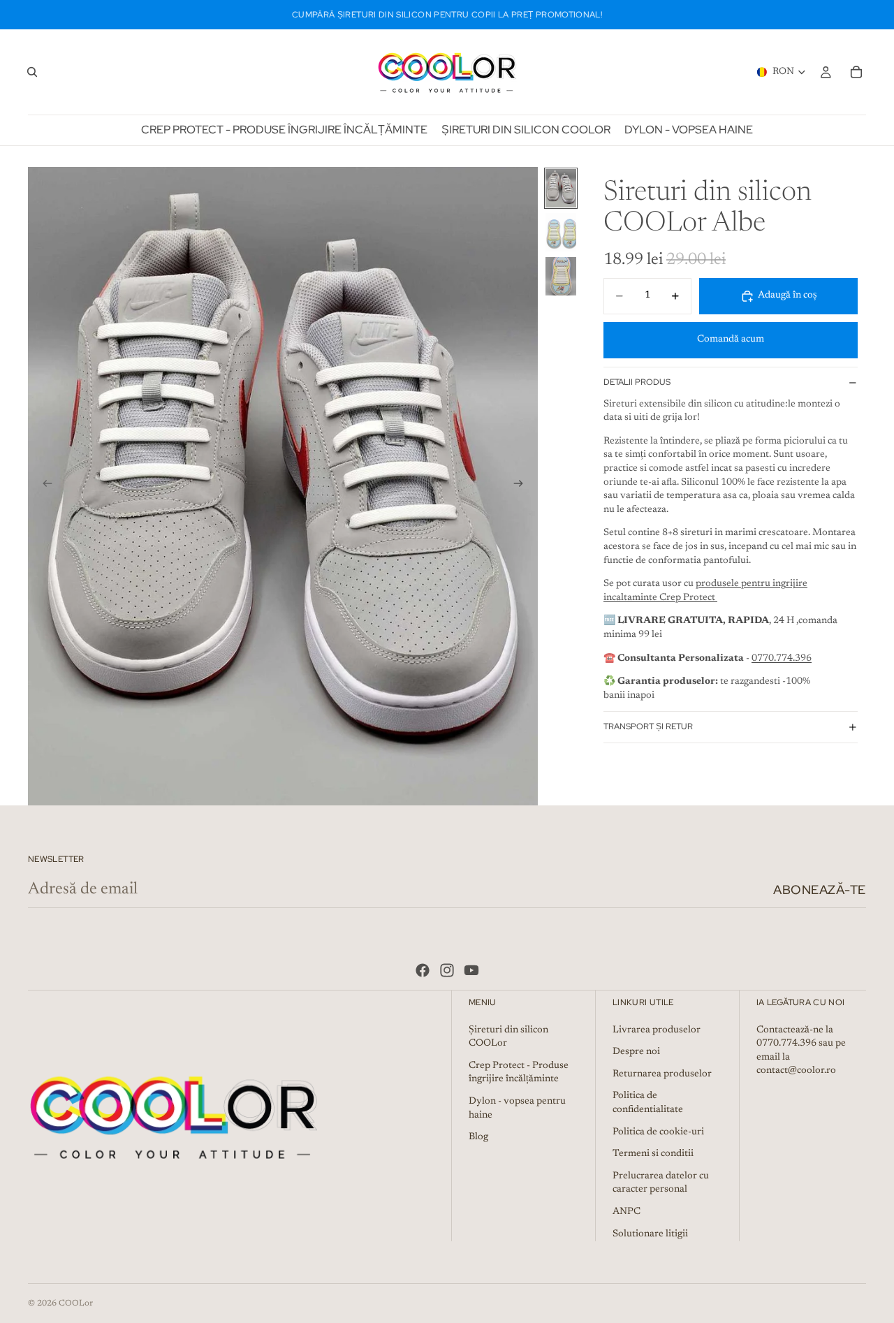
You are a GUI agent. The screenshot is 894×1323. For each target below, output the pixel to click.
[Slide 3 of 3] (560, 276)
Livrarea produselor (657, 1030)
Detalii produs (636, 382)
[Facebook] (422, 970)
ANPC (626, 1211)
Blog (478, 1137)
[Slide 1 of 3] (560, 188)
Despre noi (636, 1052)
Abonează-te (819, 890)
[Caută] (32, 72)
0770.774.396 (782, 659)
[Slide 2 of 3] (560, 232)
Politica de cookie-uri (658, 1131)
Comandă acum (730, 339)
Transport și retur (648, 726)
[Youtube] (471, 970)
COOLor (76, 1303)
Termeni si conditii (653, 1154)
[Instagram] (447, 970)
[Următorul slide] (522, 486)
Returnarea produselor (662, 1074)
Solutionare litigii (650, 1233)
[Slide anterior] (43, 486)
